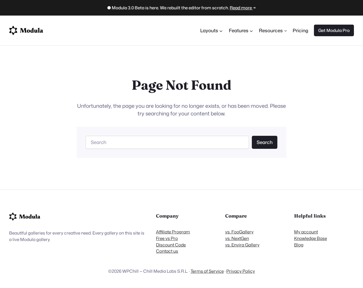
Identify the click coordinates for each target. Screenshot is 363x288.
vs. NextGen (237, 238)
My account (306, 232)
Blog (298, 245)
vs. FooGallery (239, 232)
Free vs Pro (167, 238)
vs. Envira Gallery (242, 245)
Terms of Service (207, 271)
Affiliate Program (173, 232)
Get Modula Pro (334, 30)
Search (265, 142)
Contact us (167, 251)
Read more (241, 8)
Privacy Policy (240, 271)
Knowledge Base (310, 238)
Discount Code (171, 245)
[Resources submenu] (285, 30)
